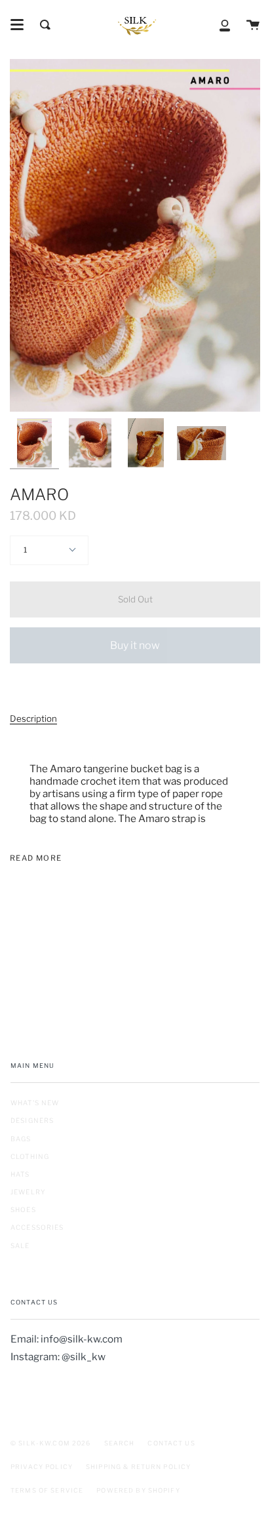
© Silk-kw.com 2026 (50, 1443)
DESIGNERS (32, 1120)
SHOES (23, 1209)
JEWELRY (28, 1192)
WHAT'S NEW (34, 1103)
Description (33, 718)
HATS (20, 1174)
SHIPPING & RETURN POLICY (138, 1466)
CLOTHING (29, 1156)
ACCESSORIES (37, 1227)
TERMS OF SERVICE (46, 1490)
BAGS (20, 1139)
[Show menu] (17, 25)
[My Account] (225, 24)
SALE (20, 1245)
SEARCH (119, 1443)
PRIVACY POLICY (41, 1466)
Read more (36, 858)
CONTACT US (171, 1443)
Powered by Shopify (138, 1490)
